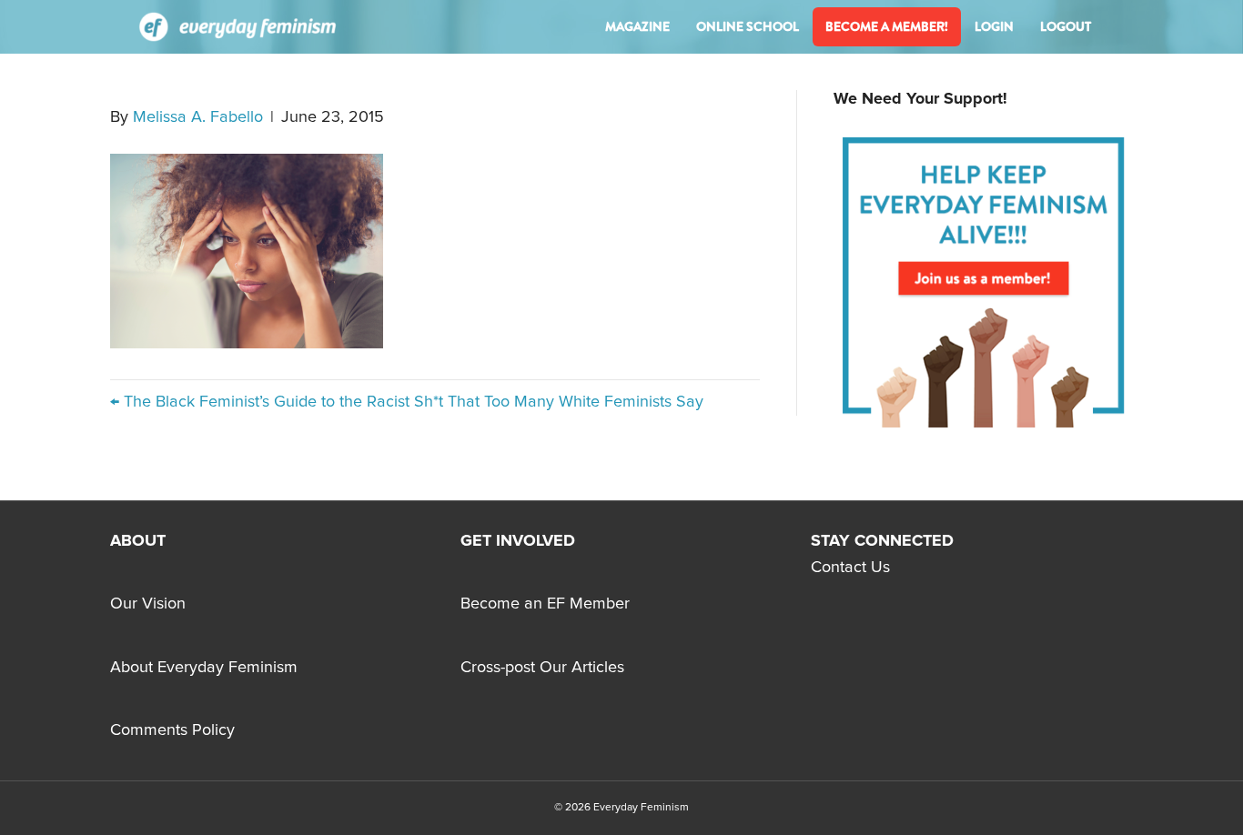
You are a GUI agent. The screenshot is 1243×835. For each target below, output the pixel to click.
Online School (747, 26)
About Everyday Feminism (204, 667)
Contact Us (850, 567)
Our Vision (148, 604)
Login (994, 26)
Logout (1065, 26)
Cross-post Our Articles (542, 667)
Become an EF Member (545, 604)
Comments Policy (172, 730)
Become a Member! (886, 26)
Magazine (637, 26)
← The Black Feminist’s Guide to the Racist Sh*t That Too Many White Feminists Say (406, 402)
